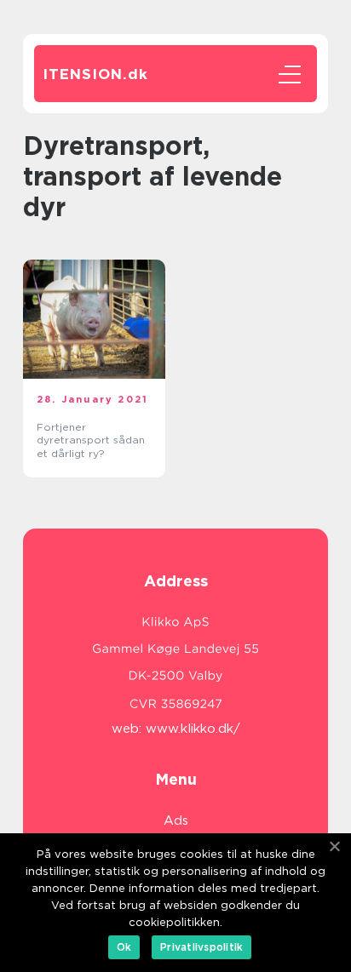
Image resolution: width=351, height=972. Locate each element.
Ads (176, 820)
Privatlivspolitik (201, 947)
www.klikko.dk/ (193, 728)
